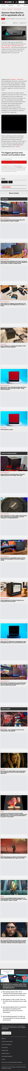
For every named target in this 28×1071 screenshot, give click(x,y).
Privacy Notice (19, 167)
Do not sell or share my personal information (12, 1062)
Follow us (16, 22)
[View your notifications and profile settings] (13, 2)
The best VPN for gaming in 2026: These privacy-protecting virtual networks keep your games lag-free (14, 985)
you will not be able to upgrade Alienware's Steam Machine (13, 45)
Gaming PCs (10, 9)
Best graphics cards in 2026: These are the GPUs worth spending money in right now (15, 1001)
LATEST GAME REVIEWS (20, 972)
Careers (3, 1059)
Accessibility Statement (7, 1056)
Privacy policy (5, 1047)
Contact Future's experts (7, 1041)
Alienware (20, 79)
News (3, 19)
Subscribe (21, 2)
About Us (4, 1038)
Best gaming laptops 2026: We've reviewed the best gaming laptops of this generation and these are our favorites (15, 993)
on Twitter (17, 146)
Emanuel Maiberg (11, 18)
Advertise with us (6, 1053)
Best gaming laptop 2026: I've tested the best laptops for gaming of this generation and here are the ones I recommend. (14, 1009)
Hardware (4, 9)
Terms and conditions (7, 1044)
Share (5, 22)
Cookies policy (5, 1050)
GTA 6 (18, 5)
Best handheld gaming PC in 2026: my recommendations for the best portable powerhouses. (14, 1018)
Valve (10, 182)
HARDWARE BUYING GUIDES (7, 971)
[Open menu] (2, 2)
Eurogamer (13, 79)
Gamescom (10, 5)
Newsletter (24, 22)
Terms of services (17, 166)
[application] (14, 123)
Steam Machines (17, 9)
